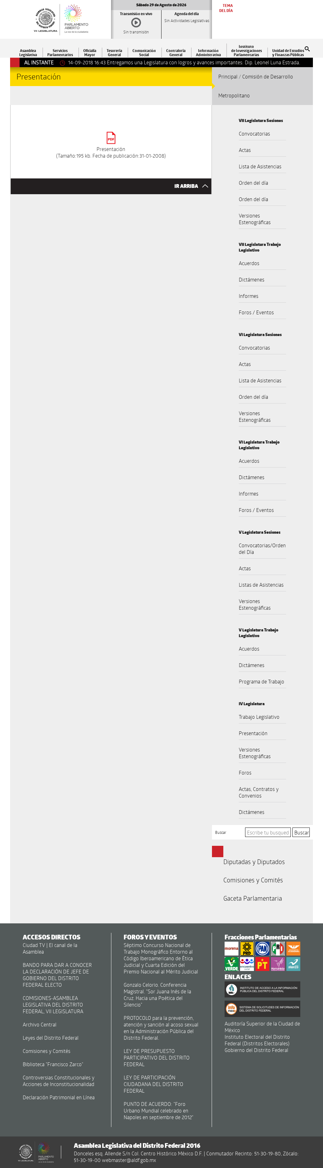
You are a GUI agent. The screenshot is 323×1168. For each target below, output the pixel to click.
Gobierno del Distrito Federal (256, 1050)
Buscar (220, 832)
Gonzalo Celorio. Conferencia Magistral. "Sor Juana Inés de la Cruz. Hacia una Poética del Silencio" (157, 994)
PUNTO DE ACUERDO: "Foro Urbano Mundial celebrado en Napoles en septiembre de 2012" (158, 1110)
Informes (248, 296)
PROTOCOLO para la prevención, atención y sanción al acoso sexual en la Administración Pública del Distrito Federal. (161, 1027)
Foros (245, 772)
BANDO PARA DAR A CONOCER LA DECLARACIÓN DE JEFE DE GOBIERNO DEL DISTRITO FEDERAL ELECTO (57, 975)
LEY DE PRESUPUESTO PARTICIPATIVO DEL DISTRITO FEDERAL (157, 1057)
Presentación (253, 733)
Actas (245, 150)
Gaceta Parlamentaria (252, 898)
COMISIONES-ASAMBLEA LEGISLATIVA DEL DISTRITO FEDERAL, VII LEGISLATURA (53, 1004)
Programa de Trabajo (261, 681)
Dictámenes (251, 279)
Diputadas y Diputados (254, 861)
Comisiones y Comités (253, 880)
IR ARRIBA (186, 186)
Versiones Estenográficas (255, 218)
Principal (228, 76)
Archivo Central (39, 1024)
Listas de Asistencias (261, 584)
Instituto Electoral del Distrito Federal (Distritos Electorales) (257, 1040)
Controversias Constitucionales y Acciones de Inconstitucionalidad (58, 1080)
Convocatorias (254, 133)
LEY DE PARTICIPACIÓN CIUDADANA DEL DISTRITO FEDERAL (153, 1084)
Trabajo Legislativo (259, 716)
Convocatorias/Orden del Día (262, 548)
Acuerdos (249, 263)
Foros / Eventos (256, 312)
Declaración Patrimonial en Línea (59, 1097)
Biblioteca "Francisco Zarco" (53, 1064)
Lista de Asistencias (260, 166)
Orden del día (253, 182)
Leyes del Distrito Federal (51, 1037)
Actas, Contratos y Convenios (259, 792)
